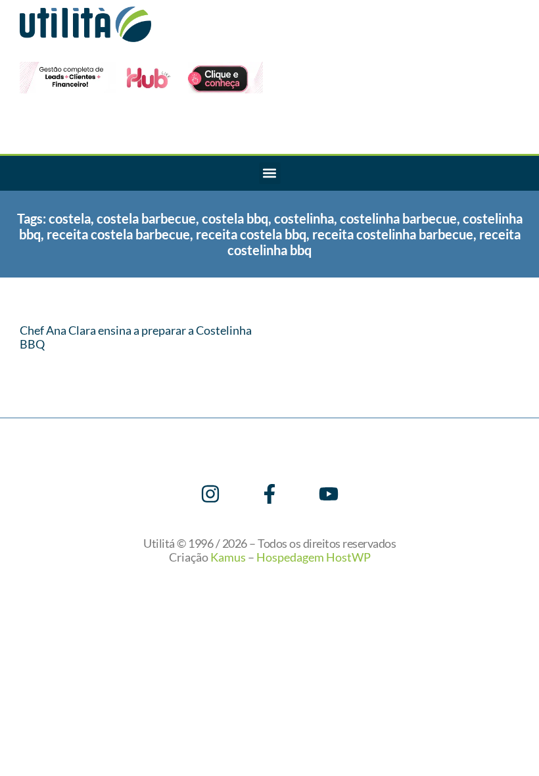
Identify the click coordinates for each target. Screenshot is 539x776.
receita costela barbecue (118, 234)
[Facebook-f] (269, 493)
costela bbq (235, 218)
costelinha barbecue (398, 218)
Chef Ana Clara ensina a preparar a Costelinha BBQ (136, 337)
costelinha (304, 218)
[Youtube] (328, 493)
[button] (270, 173)
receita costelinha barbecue (392, 234)
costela (70, 218)
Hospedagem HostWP (313, 557)
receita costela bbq (251, 234)
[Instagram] (210, 493)
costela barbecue (146, 218)
